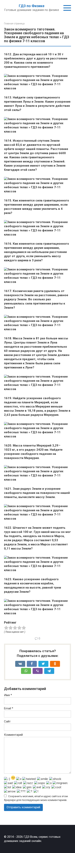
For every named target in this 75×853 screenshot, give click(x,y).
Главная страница (14, 23)
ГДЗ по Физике (31, 6)
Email (8, 708)
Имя (8, 695)
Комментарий (13, 735)
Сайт (7, 721)
